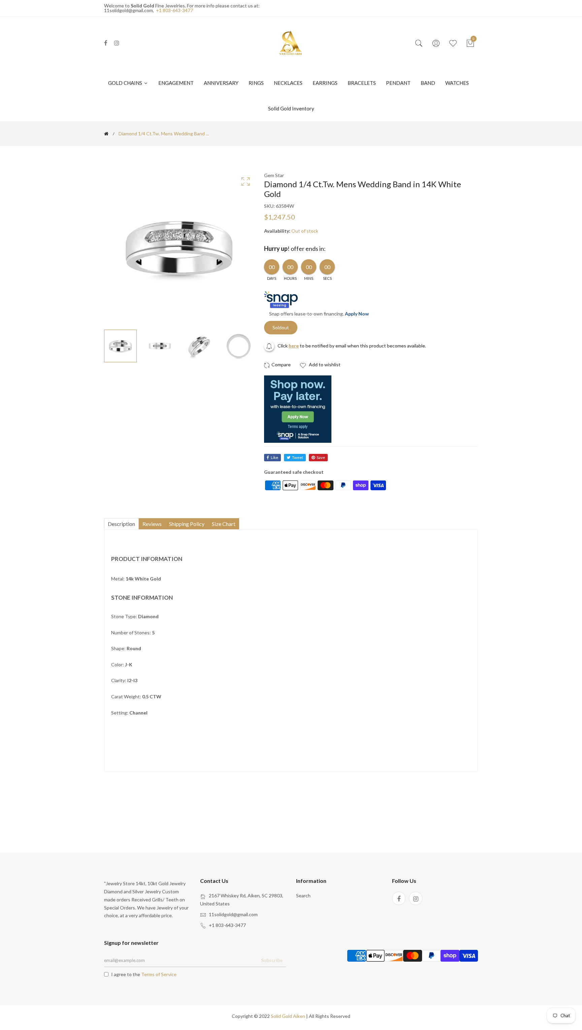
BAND (428, 83)
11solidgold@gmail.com (233, 914)
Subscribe (272, 960)
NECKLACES (288, 83)
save (321, 457)
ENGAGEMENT (176, 83)
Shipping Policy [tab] (186, 524)
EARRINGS (325, 83)
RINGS (256, 83)
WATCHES (457, 83)
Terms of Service (158, 974)
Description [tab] (121, 524)
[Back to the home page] (106, 133)
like (274, 457)
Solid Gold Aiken (288, 1016)
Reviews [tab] (152, 524)
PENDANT (398, 83)
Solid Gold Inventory (291, 108)
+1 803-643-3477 (174, 10)
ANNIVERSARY (221, 83)
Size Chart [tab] (223, 524)
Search (303, 895)
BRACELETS (362, 83)
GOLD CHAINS (125, 83)
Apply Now (357, 314)
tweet (297, 457)
